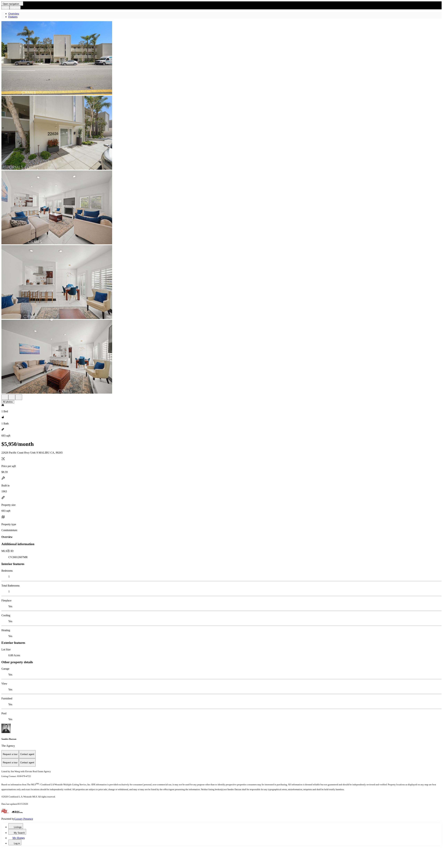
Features (12, 16)
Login (5, 7)
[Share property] (18, 397)
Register (15, 7)
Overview (13, 13)
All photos (8, 402)
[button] (221, 58)
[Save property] (11, 397)
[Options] (4, 397)
